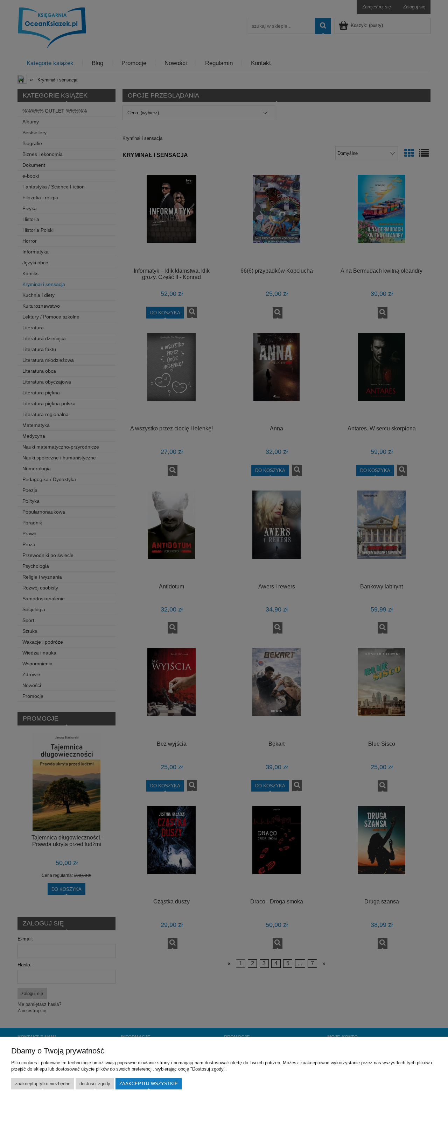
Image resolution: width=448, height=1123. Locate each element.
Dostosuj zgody (94, 1083)
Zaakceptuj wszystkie (148, 1083)
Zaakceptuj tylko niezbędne (42, 1083)
